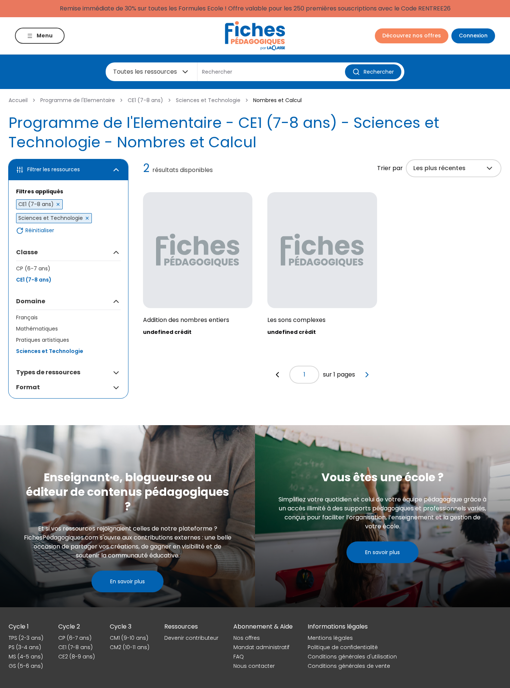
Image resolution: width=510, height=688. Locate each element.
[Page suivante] (367, 374)
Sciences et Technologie (208, 100)
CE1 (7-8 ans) (145, 100)
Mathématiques (37, 328)
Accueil (18, 100)
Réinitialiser (39, 230)
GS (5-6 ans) (26, 666)
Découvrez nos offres (411, 35)
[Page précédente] (277, 374)
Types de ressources (48, 372)
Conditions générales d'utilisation (352, 656)
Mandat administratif (261, 647)
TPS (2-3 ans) (26, 638)
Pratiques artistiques (42, 340)
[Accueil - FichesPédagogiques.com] (255, 35)
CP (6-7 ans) (33, 268)
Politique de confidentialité (343, 647)
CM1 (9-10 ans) (129, 638)
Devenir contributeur (191, 638)
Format (28, 387)
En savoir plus (127, 581)
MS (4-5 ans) (26, 656)
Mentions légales (330, 638)
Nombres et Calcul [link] (277, 100)
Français (27, 317)
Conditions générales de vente (349, 666)
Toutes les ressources (145, 71)
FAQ (238, 656)
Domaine (30, 301)
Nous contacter (254, 666)
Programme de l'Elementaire (77, 100)
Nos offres (246, 638)
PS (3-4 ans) (25, 647)
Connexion (473, 35)
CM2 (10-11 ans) (129, 647)
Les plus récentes (439, 168)
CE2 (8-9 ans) (76, 656)
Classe (27, 252)
